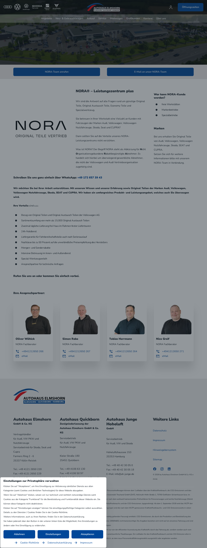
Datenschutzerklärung (60, 542)
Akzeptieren (87, 534)
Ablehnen (19, 534)
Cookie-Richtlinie (29, 542)
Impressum (86, 542)
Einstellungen (53, 534)
